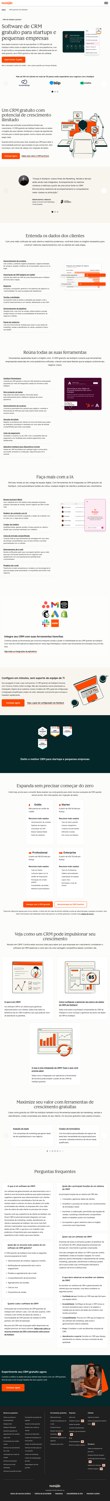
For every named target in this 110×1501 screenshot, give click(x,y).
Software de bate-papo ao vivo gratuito (33, 1449)
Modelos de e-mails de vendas (32, 1429)
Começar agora (11, 156)
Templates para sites (56, 1444)
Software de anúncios (10, 1461)
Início (4, 10)
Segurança (59, 1493)
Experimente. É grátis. (14, 60)
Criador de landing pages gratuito (33, 1459)
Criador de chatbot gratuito (33, 1444)
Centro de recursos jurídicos (20, 1493)
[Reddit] (67, 1480)
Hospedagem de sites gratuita (31, 1466)
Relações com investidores (77, 1433)
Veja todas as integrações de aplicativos (20, 651)
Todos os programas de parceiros (95, 1450)
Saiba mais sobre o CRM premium (35, 156)
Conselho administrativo (76, 1428)
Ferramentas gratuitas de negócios (58, 1439)
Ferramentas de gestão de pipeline (33, 1419)
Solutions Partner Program (96, 1455)
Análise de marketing (31, 1454)
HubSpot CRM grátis (9, 1427)
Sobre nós (72, 1417)
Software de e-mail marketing (9, 1466)
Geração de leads (21, 1129)
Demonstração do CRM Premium (70, 904)
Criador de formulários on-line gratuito (33, 1439)
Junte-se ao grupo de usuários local (97, 1422)
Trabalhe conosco (76, 1421)
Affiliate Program (95, 1469)
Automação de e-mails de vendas (11, 1456)
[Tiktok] (73, 1480)
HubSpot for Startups (96, 1465)
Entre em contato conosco (77, 1445)
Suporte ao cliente (93, 1417)
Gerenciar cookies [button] (93, 1493)
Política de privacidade (43, 1493)
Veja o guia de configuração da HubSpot (45, 703)
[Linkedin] (61, 1480)
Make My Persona (55, 1417)
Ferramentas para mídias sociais (11, 1442)
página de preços (87, 914)
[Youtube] (48, 1480)
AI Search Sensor (55, 1427)
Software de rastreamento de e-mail (11, 1449)
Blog (70, 1438)
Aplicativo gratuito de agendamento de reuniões (11, 1432)
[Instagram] (42, 1480)
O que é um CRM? (12, 1002)
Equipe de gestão (74, 1424)
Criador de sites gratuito (32, 1424)
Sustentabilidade (76, 1441)
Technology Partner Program (96, 1460)
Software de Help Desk (32, 1434)
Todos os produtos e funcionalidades (9, 1419)
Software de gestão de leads (12, 1471)
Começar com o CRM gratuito (38, 904)
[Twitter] (55, 1480)
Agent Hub (6, 1437)
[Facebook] (36, 1480)
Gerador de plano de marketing (56, 1432)
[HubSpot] (7, 3)
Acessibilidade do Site (75, 1493)
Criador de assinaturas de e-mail (58, 1422)
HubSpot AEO (7, 1424)
